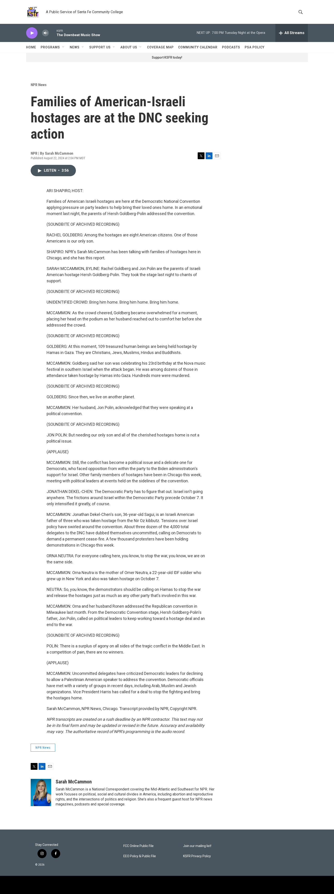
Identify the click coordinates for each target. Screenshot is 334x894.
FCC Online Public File (138, 846)
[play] (31, 33)
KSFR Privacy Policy (197, 856)
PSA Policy (254, 47)
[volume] (45, 33)
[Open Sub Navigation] (63, 47)
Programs (50, 47)
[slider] (52, 32)
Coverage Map (160, 47)
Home (31, 47)
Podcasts (231, 47)
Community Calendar (197, 47)
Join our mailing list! (197, 846)
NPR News (39, 84)
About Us (128, 47)
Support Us (100, 47)
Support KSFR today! (167, 57)
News (75, 47)
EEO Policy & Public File (139, 856)
